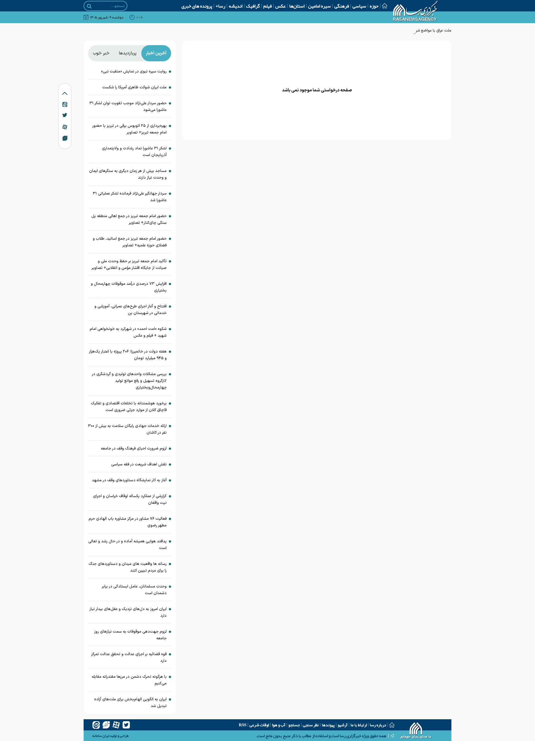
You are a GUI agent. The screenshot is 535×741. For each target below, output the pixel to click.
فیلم (267, 6)
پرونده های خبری (196, 6)
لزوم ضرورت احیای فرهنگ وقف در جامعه (134, 448)
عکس (280, 6)
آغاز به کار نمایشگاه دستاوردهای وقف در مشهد (129, 480)
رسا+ (220, 6)
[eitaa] (96, 725)
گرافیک (253, 6)
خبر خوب (101, 53)
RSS (242, 725)
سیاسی (359, 6)
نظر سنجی (311, 725)
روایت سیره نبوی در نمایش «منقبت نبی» (134, 71)
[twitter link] (64, 115)
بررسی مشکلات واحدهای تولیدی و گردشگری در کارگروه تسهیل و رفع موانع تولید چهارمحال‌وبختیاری (129, 380)
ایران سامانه (100, 735)
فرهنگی (341, 6)
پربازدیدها (128, 53)
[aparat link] (64, 126)
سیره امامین (319, 6)
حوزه (374, 6)
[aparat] (116, 725)
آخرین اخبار (156, 53)
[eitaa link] (64, 104)
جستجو (294, 725)
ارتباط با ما (359, 725)
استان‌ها (297, 6)
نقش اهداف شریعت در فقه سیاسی (139, 464)
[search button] (89, 6)
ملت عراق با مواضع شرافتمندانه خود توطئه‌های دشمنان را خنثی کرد (398, 30)
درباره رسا (378, 725)
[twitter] (126, 725)
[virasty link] (64, 138)
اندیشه (235, 6)
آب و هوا (278, 725)
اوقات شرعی (259, 725)
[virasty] (106, 725)
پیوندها (328, 725)
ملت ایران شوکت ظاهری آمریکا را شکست (134, 87)
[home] (416, 731)
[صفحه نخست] (382, 5)
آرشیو (342, 725)
